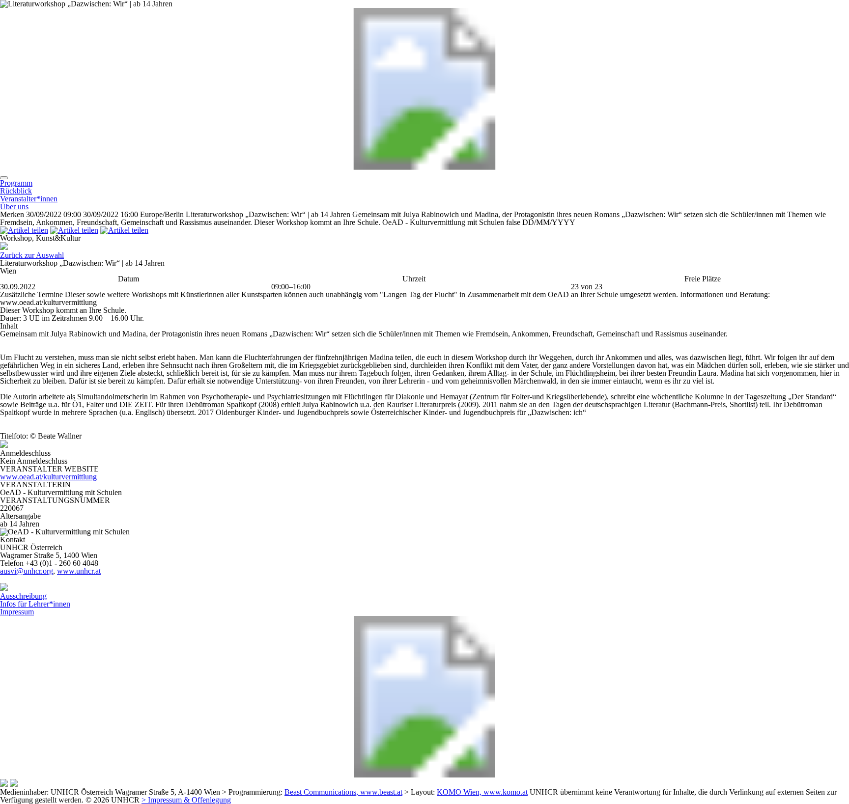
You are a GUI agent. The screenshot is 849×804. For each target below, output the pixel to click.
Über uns (14, 206)
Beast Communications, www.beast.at (343, 792)
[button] (4, 177)
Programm (16, 183)
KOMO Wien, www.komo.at (482, 792)
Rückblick (16, 191)
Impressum (17, 612)
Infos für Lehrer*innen (35, 604)
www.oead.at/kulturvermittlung (48, 476)
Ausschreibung (23, 596)
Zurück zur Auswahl (32, 255)
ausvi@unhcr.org (26, 571)
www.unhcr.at (79, 571)
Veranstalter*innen (28, 198)
